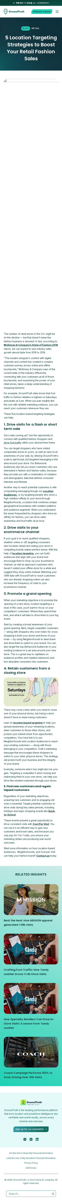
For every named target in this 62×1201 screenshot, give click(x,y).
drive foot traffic (12, 442)
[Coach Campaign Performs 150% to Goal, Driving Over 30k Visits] (31, 1052)
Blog (25, 28)
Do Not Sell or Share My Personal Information (31, 1153)
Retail (36, 28)
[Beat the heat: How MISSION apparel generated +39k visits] (31, 899)
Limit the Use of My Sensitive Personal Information (31, 1158)
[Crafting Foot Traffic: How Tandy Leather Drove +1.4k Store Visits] (31, 949)
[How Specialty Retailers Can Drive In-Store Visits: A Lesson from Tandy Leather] (31, 998)
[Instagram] (24, 1139)
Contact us (43, 855)
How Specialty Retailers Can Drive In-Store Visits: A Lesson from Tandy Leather (29, 1023)
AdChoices (31, 1168)
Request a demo (42, 11)
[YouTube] (31, 1139)
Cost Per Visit (41, 824)
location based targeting (27, 722)
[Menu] (57, 11)
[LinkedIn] (37, 1139)
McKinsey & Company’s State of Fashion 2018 (31, 345)
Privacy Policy (31, 1163)
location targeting (23, 553)
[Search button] (53, 1194)
